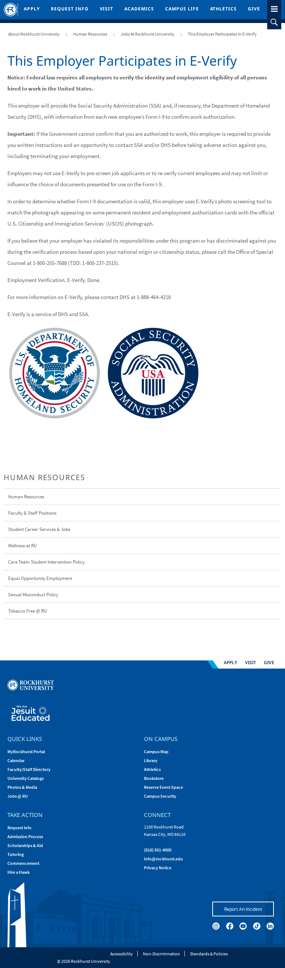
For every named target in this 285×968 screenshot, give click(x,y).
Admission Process (25, 836)
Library (150, 760)
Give (254, 9)
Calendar (15, 760)
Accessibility (121, 953)
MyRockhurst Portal (26, 751)
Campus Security (160, 796)
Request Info (70, 9)
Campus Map (156, 751)
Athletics (223, 9)
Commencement (23, 863)
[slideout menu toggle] (274, 7)
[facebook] (229, 926)
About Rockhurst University (34, 34)
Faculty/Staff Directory (28, 769)
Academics (139, 9)
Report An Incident (243, 909)
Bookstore (154, 778)
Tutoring (15, 854)
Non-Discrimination (161, 953)
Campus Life (182, 9)
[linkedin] (270, 926)
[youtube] (243, 926)
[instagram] (216, 926)
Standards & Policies (209, 953)
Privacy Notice (157, 867)
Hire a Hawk (18, 872)
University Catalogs (25, 778)
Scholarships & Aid (25, 845)
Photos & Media (22, 787)
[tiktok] (257, 926)
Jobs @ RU (17, 796)
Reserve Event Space (163, 787)
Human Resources (90, 34)
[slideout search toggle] (274, 22)
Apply (32, 9)
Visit (107, 9)
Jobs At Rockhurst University (147, 34)
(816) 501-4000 (157, 850)
